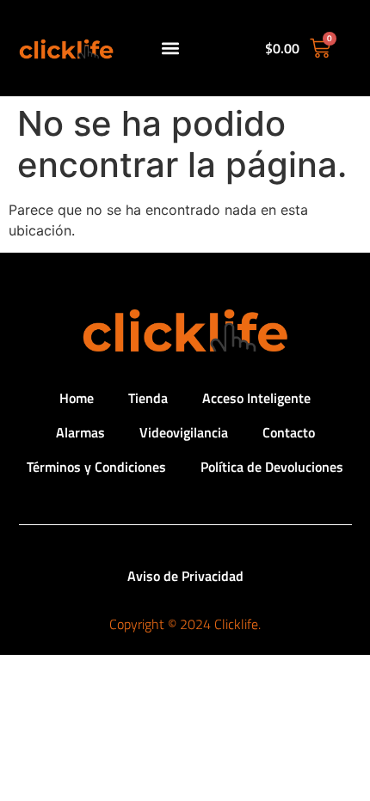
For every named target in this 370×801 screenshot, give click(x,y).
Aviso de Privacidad (185, 576)
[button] (171, 48)
